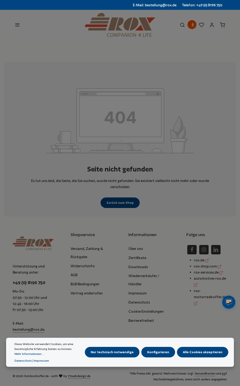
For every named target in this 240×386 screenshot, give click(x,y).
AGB (74, 275)
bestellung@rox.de (28, 329)
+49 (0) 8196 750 (29, 282)
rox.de (199, 260)
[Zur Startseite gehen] (120, 25)
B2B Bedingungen (85, 284)
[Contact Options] (228, 302)
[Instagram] (204, 249)
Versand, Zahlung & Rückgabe (87, 252)
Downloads (138, 267)
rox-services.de (206, 272)
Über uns (135, 248)
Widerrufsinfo (83, 266)
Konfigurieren (158, 352)
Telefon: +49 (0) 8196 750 (202, 5)
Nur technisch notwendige (112, 352)
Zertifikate (137, 258)
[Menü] (17, 25)
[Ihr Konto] (212, 25)
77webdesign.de (79, 376)
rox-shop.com (206, 266)
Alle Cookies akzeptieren (202, 352)
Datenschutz (139, 302)
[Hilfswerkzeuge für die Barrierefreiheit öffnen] (192, 25)
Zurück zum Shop (120, 202)
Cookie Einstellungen (146, 311)
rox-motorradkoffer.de (210, 294)
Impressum (137, 293)
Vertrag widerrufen (87, 293)
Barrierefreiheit (141, 320)
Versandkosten (205, 373)
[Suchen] (182, 25)
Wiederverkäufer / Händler (143, 280)
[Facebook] (192, 249)
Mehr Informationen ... (29, 354)
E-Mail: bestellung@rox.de (154, 5)
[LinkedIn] (216, 249)
